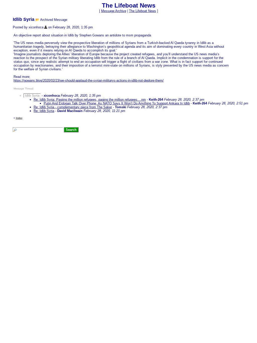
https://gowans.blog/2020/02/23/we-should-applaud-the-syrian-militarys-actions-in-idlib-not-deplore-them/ (89, 80)
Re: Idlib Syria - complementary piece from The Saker (73, 107)
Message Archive (113, 11)
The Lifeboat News (142, 11)
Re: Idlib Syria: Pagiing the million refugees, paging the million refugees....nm (90, 99)
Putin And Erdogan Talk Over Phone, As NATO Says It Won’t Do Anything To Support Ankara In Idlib (117, 103)
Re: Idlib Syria (44, 111)
